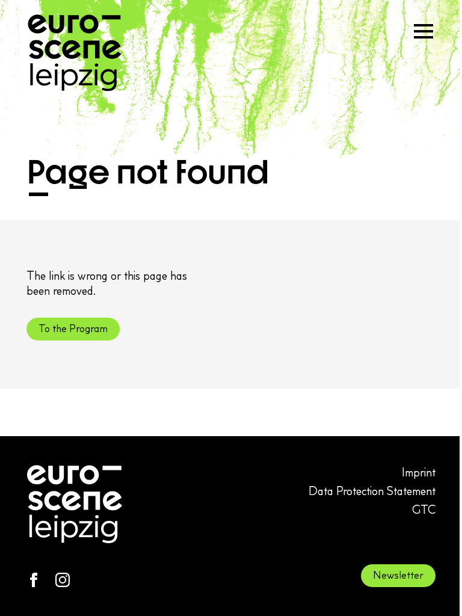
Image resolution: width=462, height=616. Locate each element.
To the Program (73, 328)
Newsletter (398, 575)
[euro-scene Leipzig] (74, 52)
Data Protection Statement (372, 491)
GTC (424, 509)
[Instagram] (62, 580)
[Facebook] (33, 580)
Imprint (419, 472)
